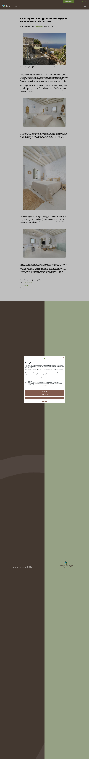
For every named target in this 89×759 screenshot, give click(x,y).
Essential (30, 381)
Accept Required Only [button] (44, 394)
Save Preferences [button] (44, 398)
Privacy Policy (44, 401)
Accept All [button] (44, 391)
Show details (44, 385)
